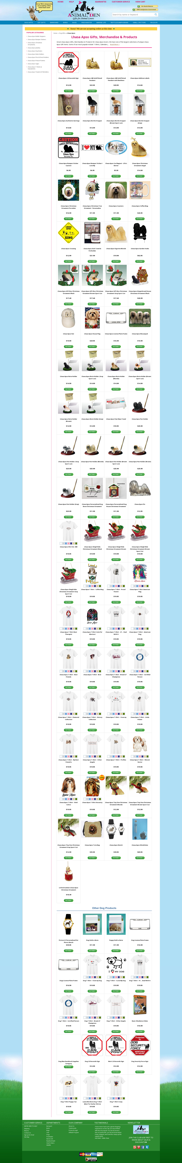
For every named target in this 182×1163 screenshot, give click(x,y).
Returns (26, 1131)
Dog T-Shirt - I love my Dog (92, 981)
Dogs (48, 1134)
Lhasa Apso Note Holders (36, 54)
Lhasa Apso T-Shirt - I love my (116, 717)
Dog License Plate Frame (140, 940)
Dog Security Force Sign (139, 1061)
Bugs (74, 22)
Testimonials (72, 1128)
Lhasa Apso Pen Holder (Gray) (68, 504)
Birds (65, 22)
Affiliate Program (74, 1132)
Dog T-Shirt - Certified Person (68, 1021)
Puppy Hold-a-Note (116, 940)
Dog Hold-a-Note (92, 940)
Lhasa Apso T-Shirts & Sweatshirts (35, 68)
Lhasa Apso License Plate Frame (116, 334)
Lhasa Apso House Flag (92, 334)
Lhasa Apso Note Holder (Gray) (92, 419)
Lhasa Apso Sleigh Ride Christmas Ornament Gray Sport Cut (68, 591)
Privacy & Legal (73, 1130)
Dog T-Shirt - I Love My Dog (116, 981)
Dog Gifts (28, 22)
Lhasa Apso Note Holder (68, 376)
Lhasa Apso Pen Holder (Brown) (140, 462)
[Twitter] (147, 1148)
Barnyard (54, 22)
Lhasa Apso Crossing (68, 249)
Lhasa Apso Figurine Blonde (116, 249)
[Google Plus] (135, 1148)
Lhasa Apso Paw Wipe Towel (116, 419)
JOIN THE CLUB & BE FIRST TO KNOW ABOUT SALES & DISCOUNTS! (141, 1139)
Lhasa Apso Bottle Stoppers (37, 36)
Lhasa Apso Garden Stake (140, 249)
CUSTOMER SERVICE (121, 2)
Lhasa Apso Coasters (116, 206)
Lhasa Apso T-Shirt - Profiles (116, 760)
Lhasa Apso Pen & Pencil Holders (38, 57)
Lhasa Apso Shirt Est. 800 (68, 547)
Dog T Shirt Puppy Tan (69, 1102)
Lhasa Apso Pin (140, 504)
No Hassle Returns (147, 6)
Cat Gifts (41, 22)
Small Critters (139, 22)
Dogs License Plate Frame (69, 981)
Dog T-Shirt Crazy (116, 1102)
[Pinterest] (139, 1148)
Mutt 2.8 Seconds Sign (116, 1061)
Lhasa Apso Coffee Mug (140, 206)
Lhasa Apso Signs (33, 64)
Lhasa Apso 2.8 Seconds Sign (69, 78)
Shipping (26, 1128)
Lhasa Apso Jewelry (34, 48)
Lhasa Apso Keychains (35, 51)
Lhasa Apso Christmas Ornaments (35, 43)
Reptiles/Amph (50, 1141)
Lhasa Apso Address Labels (139, 78)
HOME (60, 2)
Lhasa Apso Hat (68, 334)
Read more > (115, 44)
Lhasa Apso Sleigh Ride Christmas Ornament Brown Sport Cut (140, 549)
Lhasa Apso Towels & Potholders (38, 72)
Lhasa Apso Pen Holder (140, 419)
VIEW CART (140, 2)
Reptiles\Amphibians (119, 22)
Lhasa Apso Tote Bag (92, 845)
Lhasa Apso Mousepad (140, 334)
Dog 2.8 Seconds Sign (92, 1061)
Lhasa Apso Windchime (140, 845)
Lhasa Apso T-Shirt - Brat (92, 675)
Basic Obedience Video (140, 1021)
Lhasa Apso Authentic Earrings (69, 121)
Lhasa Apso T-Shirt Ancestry (92, 802)
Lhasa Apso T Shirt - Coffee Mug (92, 589)
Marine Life (101, 22)
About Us (71, 1126)
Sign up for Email (29, 1135)
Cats (47, 1132)
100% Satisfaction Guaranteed (146, 9)
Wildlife (154, 22)
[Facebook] (143, 1148)
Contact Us (27, 1133)
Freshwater (86, 22)
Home (55, 33)
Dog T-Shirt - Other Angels (116, 1021)
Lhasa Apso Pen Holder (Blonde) (92, 462)
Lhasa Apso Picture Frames (36, 60)
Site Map (26, 1137)
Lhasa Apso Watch (116, 845)
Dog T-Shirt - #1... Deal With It (140, 981)
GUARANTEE (100, 2)
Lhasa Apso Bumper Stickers (37, 39)
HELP (71, 2)
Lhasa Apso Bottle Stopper (92, 121)
